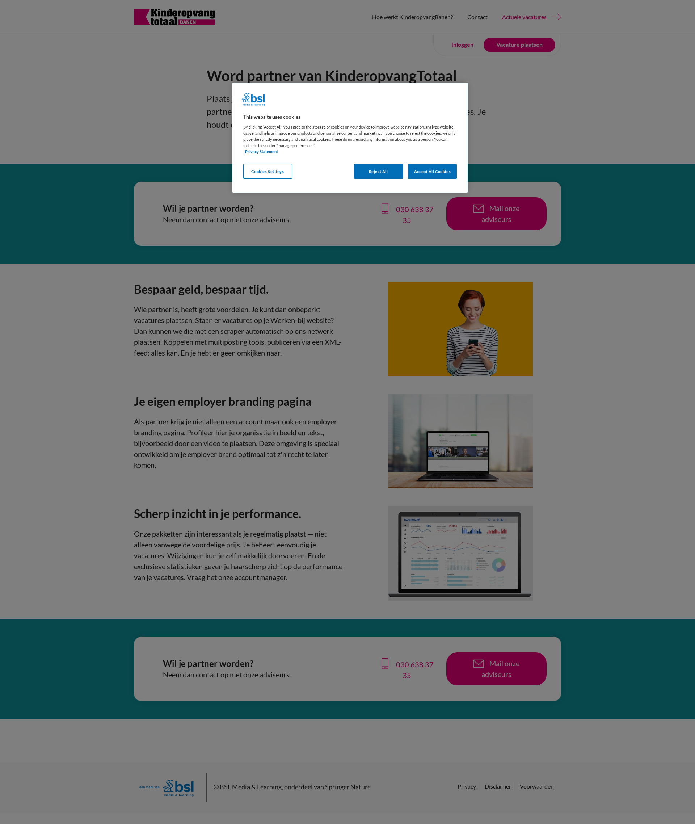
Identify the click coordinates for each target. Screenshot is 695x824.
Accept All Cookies (432, 171)
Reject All (378, 171)
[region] (350, 138)
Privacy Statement (261, 151)
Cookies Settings (267, 171)
